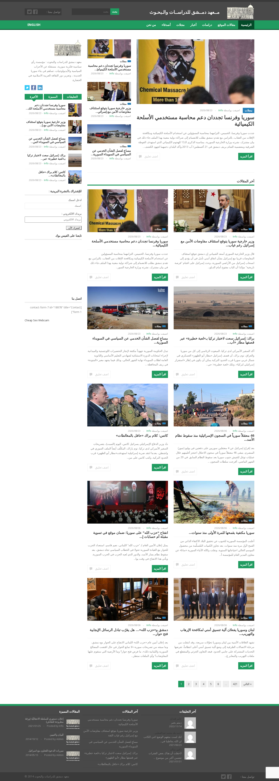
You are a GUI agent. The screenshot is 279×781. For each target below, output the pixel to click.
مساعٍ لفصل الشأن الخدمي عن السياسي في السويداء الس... (47, 140)
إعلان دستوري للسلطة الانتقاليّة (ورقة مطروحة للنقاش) (44, 720)
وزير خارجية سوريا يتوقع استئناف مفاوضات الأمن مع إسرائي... (110, 109)
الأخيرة (34, 96)
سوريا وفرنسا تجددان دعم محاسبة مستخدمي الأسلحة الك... (45, 106)
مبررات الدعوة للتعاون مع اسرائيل (46, 750)
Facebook (35, 11)
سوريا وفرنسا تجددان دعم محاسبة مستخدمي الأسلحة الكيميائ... (109, 67)
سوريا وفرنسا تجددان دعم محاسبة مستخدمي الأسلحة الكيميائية (195, 120)
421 (235, 684)
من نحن (151, 25)
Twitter (29, 11)
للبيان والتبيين (57, 734)
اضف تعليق (151, 156)
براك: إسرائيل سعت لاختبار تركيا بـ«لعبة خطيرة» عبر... (46, 156)
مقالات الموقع (226, 25)
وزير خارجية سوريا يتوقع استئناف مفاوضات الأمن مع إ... (45, 123)
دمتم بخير (176, 722)
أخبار (193, 25)
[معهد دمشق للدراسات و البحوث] (240, 17)
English (34, 25)
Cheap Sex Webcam (37, 320)
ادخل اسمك (75, 200)
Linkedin (40, 87)
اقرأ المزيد (246, 156)
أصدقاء (166, 25)
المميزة (53, 96)
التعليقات (72, 96)
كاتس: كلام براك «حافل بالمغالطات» (142, 435)
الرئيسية (246, 25)
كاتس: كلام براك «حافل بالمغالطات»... (51, 173)
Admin (60, 739)
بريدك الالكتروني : (71, 213)
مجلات (180, 25)
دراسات (207, 25)
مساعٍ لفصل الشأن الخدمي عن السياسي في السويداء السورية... (111, 152)
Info (112, 73)
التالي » (247, 684)
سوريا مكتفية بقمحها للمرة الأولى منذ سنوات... (221, 533)
